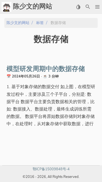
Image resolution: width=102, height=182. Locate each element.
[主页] (6, 6)
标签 (40, 23)
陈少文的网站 (18, 23)
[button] (97, 7)
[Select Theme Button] (78, 6)
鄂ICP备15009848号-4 (51, 169)
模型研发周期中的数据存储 (46, 69)
